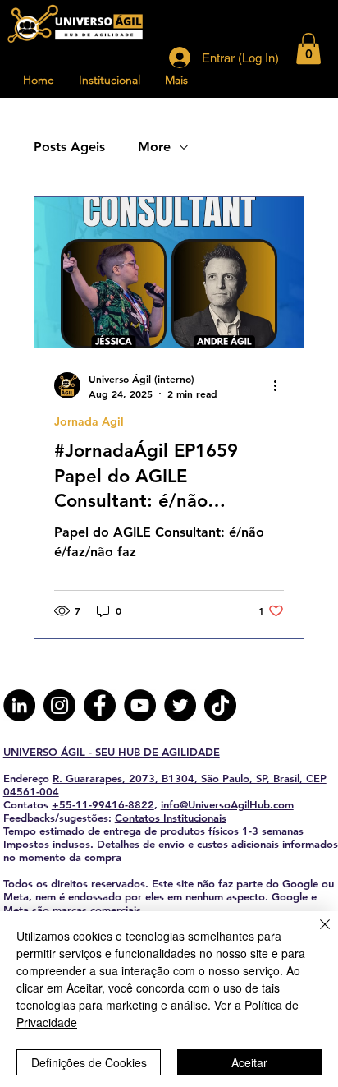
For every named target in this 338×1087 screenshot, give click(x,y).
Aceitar (249, 1062)
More (154, 146)
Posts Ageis (69, 146)
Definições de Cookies (89, 1062)
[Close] (315, 934)
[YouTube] (140, 705)
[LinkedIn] (19, 705)
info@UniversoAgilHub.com (227, 804)
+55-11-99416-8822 (103, 804)
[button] (308, 48)
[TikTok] (220, 705)
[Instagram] (59, 705)
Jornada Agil (89, 422)
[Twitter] (180, 705)
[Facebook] (100, 705)
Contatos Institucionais (170, 817)
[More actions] (281, 385)
